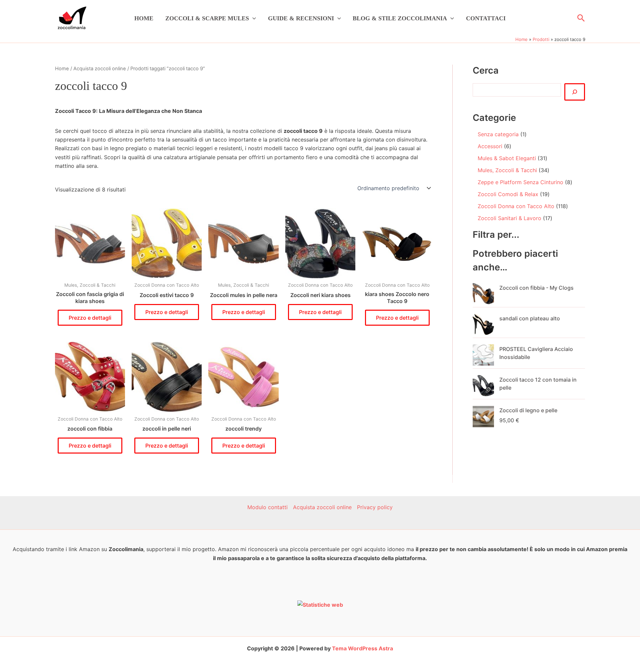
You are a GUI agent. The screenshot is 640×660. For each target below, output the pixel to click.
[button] (252, 18)
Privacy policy (375, 507)
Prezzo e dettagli (90, 317)
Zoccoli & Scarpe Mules (207, 18)
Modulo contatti (267, 507)
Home (143, 18)
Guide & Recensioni (301, 18)
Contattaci (486, 18)
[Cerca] (574, 92)
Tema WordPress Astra (362, 648)
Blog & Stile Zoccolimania (400, 18)
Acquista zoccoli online (99, 69)
